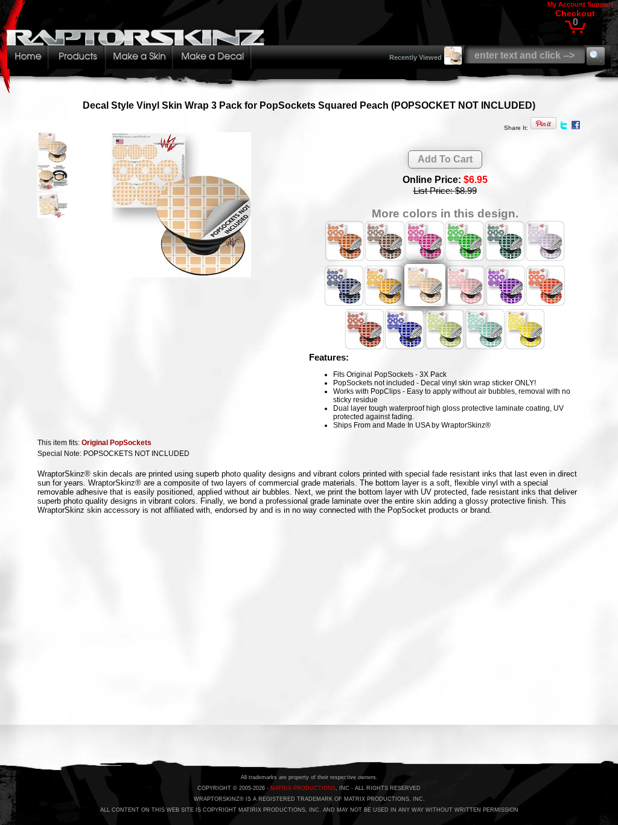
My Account (566, 4)
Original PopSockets (116, 442)
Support (600, 4)
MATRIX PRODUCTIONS (303, 788)
